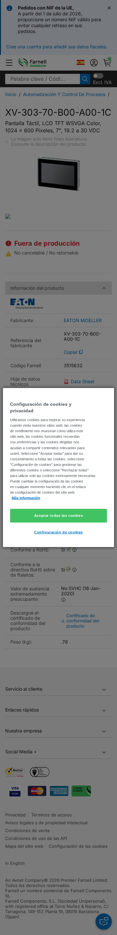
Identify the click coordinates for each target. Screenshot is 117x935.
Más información (26, 498)
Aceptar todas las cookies (58, 515)
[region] (58, 467)
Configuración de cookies (58, 532)
